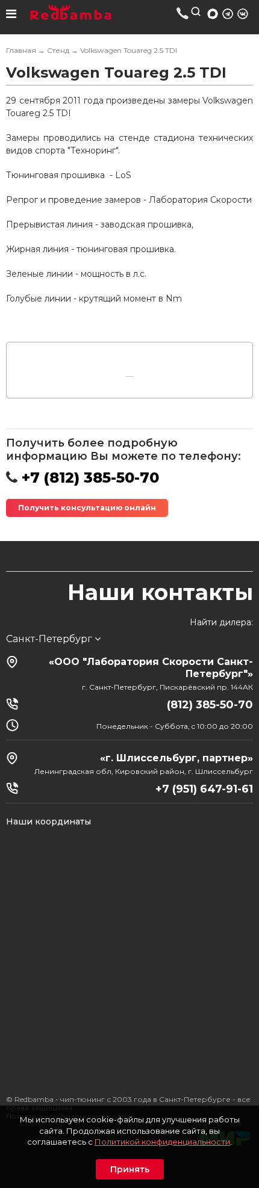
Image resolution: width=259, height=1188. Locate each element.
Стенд (58, 50)
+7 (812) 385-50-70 (182, 13)
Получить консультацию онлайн (87, 507)
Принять (129, 1169)
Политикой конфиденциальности (162, 1141)
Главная (21, 50)
